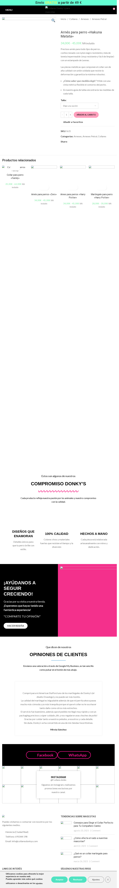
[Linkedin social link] (79, 141)
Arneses (85, 19)
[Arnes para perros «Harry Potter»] (73, 179)
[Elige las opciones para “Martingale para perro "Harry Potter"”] (99, 187)
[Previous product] (62, 25)
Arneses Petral (99, 19)
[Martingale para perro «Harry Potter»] (102, 179)
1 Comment (95, 830)
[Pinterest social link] (76, 141)
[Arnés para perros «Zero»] (44, 179)
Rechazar (77, 879)
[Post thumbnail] (66, 826)
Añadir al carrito (86, 115)
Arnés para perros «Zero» (44, 194)
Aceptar (59, 879)
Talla (63, 100)
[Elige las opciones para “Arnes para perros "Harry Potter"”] (70, 187)
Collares (73, 19)
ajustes (39, 883)
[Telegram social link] (83, 141)
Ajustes (96, 879)
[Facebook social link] (69, 141)
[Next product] (69, 25)
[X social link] (72, 141)
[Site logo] (58, 9)
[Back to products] (66, 25)
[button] (41, 755)
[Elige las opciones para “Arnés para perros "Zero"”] (41, 187)
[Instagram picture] (11, 775)
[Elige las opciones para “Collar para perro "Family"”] (12, 168)
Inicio (63, 19)
